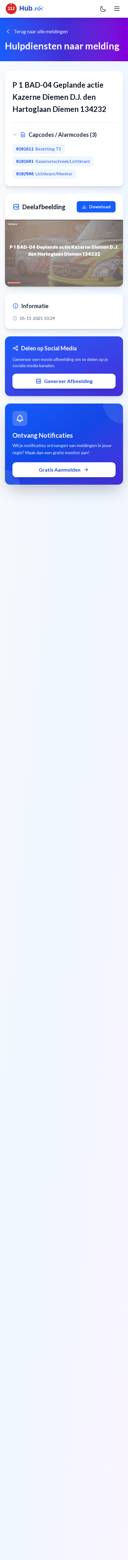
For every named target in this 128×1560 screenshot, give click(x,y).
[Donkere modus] (103, 8)
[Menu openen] (117, 8)
